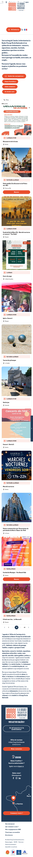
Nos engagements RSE (13, 829)
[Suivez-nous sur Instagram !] (16, 778)
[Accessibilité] (6, 2)
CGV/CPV (15, 842)
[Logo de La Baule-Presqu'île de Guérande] (17, 713)
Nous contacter (16, 749)
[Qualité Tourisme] (13, 852)
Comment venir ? (16, 813)
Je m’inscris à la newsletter (16, 728)
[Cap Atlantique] (25, 852)
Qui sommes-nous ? (12, 826)
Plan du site (21, 842)
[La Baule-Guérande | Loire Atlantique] (16, 6)
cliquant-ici (21, 766)
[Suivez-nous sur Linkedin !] (19, 778)
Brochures (29, 440)
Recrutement (10, 824)
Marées (29, 425)
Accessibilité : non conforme (11, 847)
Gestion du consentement (10, 844)
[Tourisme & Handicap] (18, 852)
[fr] (25, 29)
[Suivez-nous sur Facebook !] (13, 778)
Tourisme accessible (12, 832)
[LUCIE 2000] (7, 852)
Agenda (29, 435)
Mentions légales (8, 842)
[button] (25, 29)
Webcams (29, 430)
